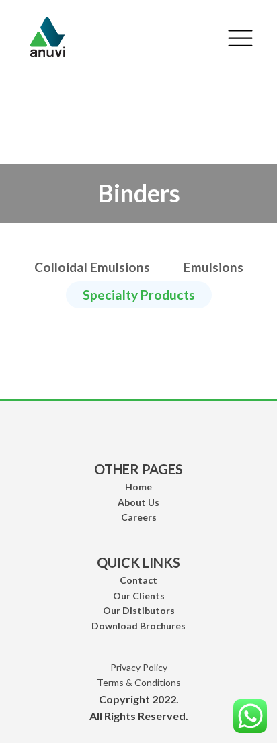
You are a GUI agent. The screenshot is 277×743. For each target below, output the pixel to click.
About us (138, 502)
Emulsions (213, 267)
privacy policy (138, 667)
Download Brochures (138, 625)
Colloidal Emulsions (92, 267)
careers (139, 517)
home (138, 486)
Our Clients (139, 595)
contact (138, 580)
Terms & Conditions (139, 682)
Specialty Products (139, 294)
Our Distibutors (139, 610)
